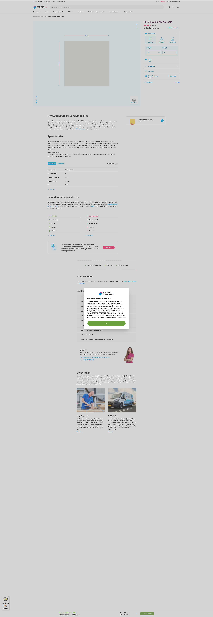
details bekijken (104, 312)
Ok (106, 323)
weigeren (95, 312)
